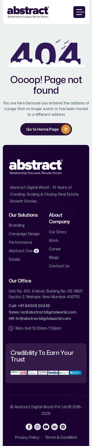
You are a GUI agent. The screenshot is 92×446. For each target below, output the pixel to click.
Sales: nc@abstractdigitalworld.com (42, 312)
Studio (14, 259)
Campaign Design (24, 233)
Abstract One (23, 250)
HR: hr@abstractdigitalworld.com (40, 318)
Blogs (54, 257)
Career (55, 248)
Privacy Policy (27, 437)
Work (53, 240)
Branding (17, 225)
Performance (20, 242)
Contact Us (59, 265)
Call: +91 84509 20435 (29, 305)
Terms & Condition (61, 437)
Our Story (57, 231)
